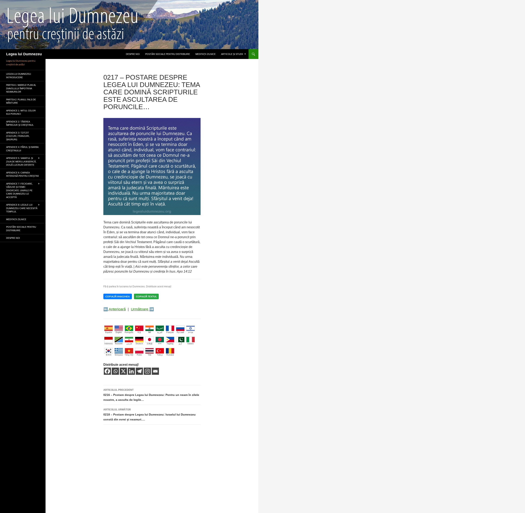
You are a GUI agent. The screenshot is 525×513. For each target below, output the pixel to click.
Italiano (190, 344)
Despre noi (133, 54)
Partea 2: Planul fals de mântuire (21, 101)
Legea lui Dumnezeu (24, 54)
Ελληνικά (119, 355)
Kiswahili (118, 344)
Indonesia (108, 344)
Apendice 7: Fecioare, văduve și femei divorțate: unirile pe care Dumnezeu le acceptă (19, 190)
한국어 (108, 355)
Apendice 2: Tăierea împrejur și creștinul (20, 123)
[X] (123, 371)
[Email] (155, 371)
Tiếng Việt (129, 355)
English (119, 332)
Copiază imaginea (117, 296)
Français (170, 332)
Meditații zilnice (205, 54)
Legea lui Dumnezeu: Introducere (18, 76)
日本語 (149, 344)
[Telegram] (139, 371)
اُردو (180, 344)
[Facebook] (107, 371)
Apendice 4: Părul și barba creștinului (22, 149)
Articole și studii (232, 54)
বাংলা (159, 344)
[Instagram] (147, 371)
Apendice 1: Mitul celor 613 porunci (21, 112)
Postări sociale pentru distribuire (167, 54)
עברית (190, 332)
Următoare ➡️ (142, 309)
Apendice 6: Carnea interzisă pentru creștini (22, 174)
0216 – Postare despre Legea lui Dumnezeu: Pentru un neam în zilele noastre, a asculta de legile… (151, 394)
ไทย (149, 355)
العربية (159, 332)
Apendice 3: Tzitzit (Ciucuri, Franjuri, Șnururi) (18, 136)
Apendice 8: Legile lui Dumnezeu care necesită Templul (21, 208)
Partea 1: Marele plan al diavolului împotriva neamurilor (21, 88)
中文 (139, 332)
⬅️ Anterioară (114, 309)
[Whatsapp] (115, 371)
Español (108, 332)
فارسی (129, 344)
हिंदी (149, 332)
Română (170, 355)
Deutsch (139, 344)
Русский (180, 332)
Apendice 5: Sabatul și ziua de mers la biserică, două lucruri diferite (21, 161)
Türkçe (160, 355)
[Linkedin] (131, 371)
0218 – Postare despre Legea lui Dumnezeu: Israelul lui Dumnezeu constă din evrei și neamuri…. (149, 414)
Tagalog (170, 344)
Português (129, 332)
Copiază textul (146, 296)
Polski (139, 355)
